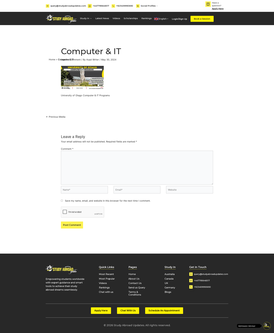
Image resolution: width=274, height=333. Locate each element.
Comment (67, 148)
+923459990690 (124, 6)
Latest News (102, 18)
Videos (116, 18)
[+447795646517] (90, 6)
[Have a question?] (208, 4)
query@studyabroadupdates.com (68, 6)
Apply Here (217, 8)
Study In (84, 18)
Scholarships (131, 18)
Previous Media (55, 116)
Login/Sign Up (179, 19)
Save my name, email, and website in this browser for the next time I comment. (107, 200)
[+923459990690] (113, 6)
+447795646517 (101, 6)
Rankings (146, 18)
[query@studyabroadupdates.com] (47, 6)
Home (52, 59)
